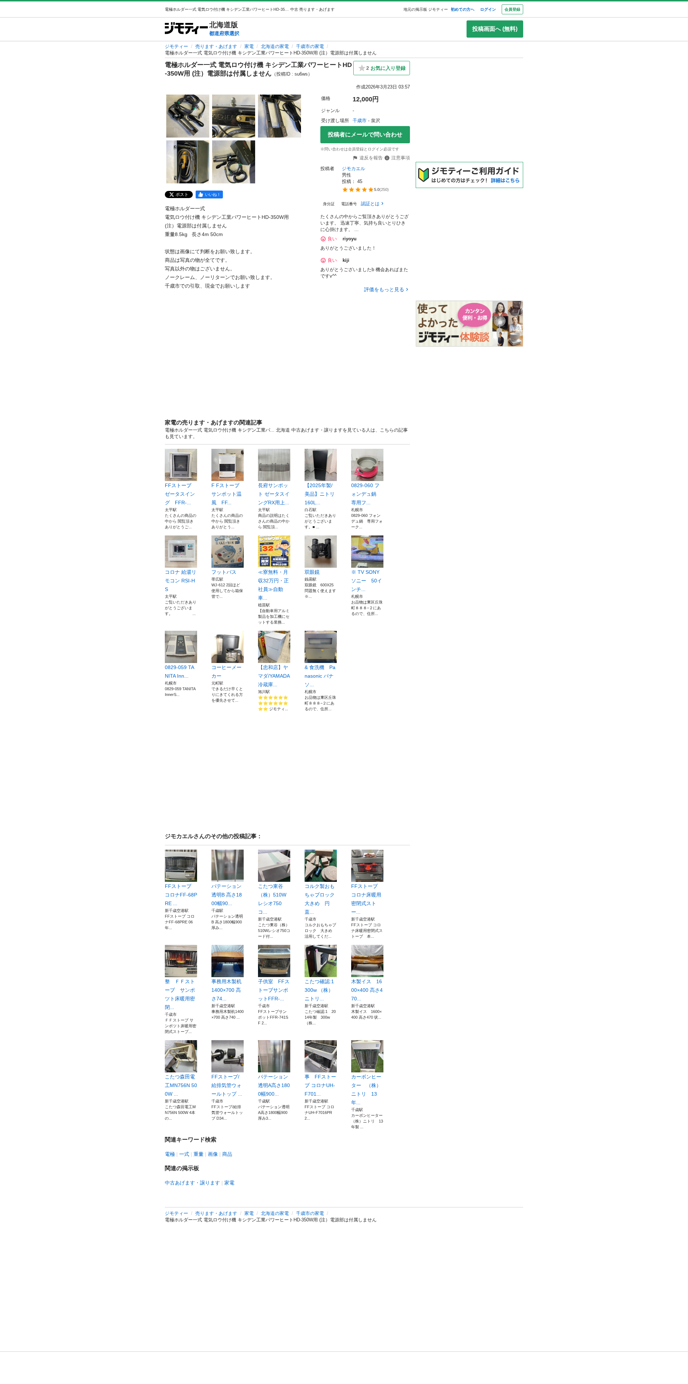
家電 (249, 46)
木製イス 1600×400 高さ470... (367, 990)
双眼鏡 (312, 572)
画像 (213, 1154)
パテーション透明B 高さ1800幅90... (226, 894)
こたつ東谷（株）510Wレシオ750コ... (272, 899)
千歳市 (360, 120)
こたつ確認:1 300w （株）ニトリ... (321, 990)
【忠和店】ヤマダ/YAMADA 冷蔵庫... (274, 675)
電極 (170, 1154)
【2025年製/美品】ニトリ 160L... (320, 493)
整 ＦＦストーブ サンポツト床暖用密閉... (180, 994)
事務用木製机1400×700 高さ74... (226, 990)
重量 (199, 1154)
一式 (184, 1154)
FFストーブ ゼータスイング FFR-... (180, 493)
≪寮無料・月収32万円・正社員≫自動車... (273, 585)
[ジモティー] (186, 28)
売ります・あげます (216, 46)
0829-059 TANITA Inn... (179, 671)
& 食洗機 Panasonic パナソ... (320, 675)
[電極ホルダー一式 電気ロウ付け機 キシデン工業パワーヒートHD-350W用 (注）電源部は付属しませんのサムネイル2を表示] (234, 116)
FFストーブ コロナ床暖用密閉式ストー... (367, 899)
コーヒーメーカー (226, 671)
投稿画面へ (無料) (494, 29)
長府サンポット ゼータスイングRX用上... (274, 493)
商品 (227, 1154)
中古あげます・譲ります (192, 1183)
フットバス (223, 572)
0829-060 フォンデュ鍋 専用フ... (366, 493)
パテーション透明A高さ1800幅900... (274, 1085)
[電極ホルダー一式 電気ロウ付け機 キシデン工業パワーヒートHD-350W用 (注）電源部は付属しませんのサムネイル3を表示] (279, 116)
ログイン (488, 9)
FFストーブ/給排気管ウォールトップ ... (226, 1085)
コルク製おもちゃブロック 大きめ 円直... (320, 899)
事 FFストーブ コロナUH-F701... (320, 1085)
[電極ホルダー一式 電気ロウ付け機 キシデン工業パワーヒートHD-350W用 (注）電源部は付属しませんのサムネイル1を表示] (188, 116)
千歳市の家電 (310, 46)
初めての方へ (462, 9)
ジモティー (176, 46)
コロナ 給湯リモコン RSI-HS (180, 580)
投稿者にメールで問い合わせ (365, 134)
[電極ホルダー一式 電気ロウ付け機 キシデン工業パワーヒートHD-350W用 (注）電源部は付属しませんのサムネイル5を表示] (234, 162)
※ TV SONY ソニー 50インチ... (366, 580)
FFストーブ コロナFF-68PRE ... (181, 894)
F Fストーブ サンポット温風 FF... (227, 493)
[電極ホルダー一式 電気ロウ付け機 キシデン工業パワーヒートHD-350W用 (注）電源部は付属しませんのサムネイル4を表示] (188, 162)
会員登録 (512, 9)
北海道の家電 (275, 46)
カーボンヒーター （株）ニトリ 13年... (366, 1089)
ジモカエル (353, 168)
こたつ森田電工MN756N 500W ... (181, 1085)
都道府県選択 (224, 33)
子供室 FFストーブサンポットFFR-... (274, 990)
